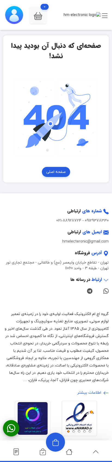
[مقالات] (16, 452)
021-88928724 (68, 220)
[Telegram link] (89, 290)
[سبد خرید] (42, 452)
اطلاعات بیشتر (89, 392)
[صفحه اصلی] (69, 452)
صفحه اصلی (56, 172)
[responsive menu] (105, 15)
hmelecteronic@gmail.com (85, 241)
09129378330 (97, 220)
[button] (38, 15)
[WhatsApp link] (106, 290)
